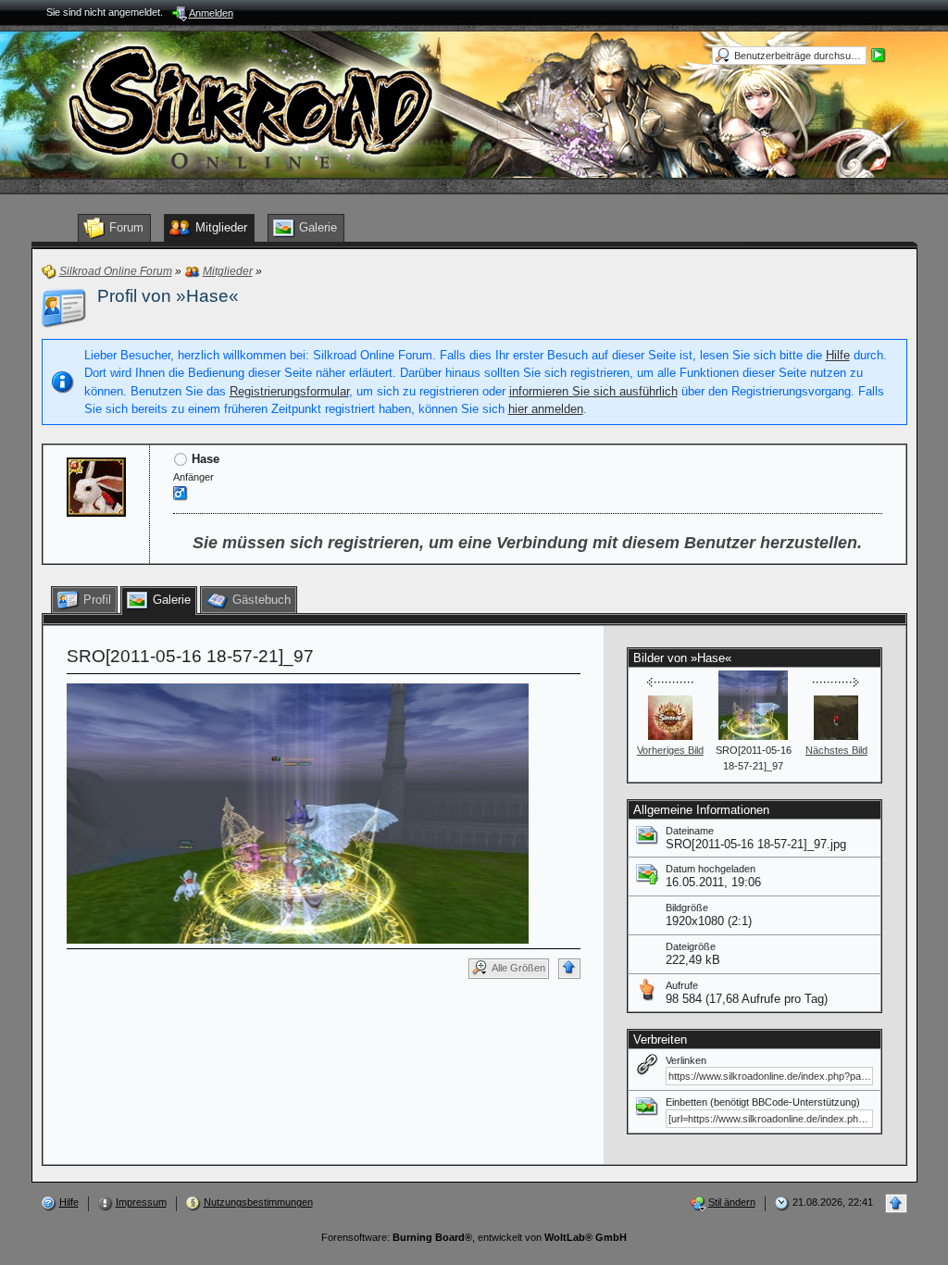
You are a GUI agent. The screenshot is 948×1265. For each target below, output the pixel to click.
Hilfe (838, 355)
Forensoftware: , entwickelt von (474, 1237)
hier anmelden (545, 409)
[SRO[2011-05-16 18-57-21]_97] (298, 813)
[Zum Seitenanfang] (569, 968)
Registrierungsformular (289, 391)
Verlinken (686, 1060)
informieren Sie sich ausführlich (593, 391)
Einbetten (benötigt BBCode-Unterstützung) (763, 1102)
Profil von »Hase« (168, 296)
